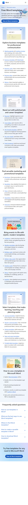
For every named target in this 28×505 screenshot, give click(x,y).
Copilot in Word (11, 392)
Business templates (10, 60)
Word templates (13, 377)
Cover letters (8, 123)
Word (7, 2)
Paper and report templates (12, 336)
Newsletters (8, 198)
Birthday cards (8, 252)
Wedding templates (10, 245)
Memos (7, 82)
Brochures (7, 177)
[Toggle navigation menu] (25, 2)
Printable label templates (11, 343)
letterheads (20, 60)
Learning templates (10, 316)
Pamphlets (7, 184)
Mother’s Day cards (10, 259)
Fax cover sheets (9, 136)
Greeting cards (8, 266)
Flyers (6, 191)
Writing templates (9, 329)
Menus (6, 272)
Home (3, 7)
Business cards (8, 68)
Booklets (7, 279)
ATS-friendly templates (11, 129)
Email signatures (9, 143)
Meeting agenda (9, 51)
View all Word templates (10, 21)
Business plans (8, 75)
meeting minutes (20, 51)
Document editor (11, 7)
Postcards (7, 204)
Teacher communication (11, 322)
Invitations (7, 238)
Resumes (7, 116)
